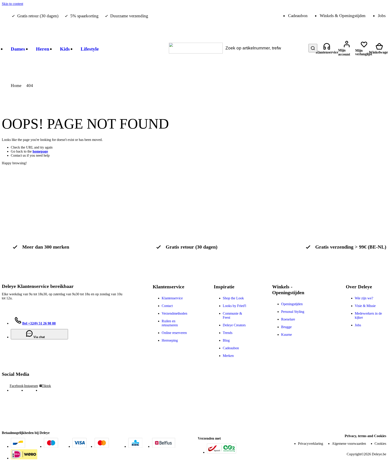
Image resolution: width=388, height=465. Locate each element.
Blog (226, 340)
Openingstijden (292, 304)
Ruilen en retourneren (170, 323)
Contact (167, 306)
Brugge (286, 327)
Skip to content (12, 4)
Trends (227, 333)
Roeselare (288, 319)
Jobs (358, 325)
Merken (228, 356)
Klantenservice (172, 298)
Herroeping (170, 340)
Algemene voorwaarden (349, 443)
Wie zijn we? (364, 298)
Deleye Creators (234, 325)
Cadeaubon (231, 348)
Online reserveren (174, 333)
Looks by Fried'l (234, 306)
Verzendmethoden (174, 313)
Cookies (380, 443)
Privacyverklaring (310, 443)
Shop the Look (233, 298)
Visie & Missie (365, 306)
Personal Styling (292, 312)
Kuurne (286, 334)
